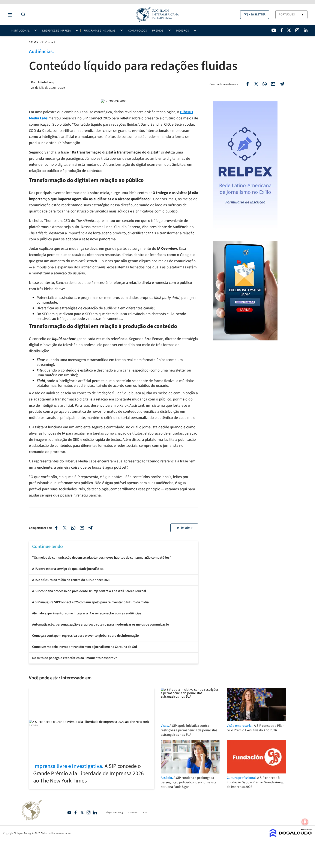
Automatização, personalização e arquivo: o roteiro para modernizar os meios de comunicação (100, 624)
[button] (254, 14)
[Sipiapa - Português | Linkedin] (306, 30)
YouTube (69, 812)
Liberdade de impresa (56, 30)
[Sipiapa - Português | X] (289, 30)
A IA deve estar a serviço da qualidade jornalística (68, 568)
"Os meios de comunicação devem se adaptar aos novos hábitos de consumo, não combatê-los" (101, 557)
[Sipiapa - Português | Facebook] (281, 30)
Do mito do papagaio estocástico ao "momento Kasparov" (74, 658)
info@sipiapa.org (114, 812)
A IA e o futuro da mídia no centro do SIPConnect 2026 (71, 580)
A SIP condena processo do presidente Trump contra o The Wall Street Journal (89, 591)
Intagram (88, 812)
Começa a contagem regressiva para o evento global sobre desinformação (85, 635)
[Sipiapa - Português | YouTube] (273, 30)
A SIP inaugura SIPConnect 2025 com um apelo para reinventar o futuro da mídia (90, 602)
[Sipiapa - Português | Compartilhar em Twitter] (256, 84)
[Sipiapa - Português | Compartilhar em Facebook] (247, 84)
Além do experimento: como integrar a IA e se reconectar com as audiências (86, 613)
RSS (145, 812)
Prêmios (157, 30)
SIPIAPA (34, 42)
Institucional (20, 30)
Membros (182, 30)
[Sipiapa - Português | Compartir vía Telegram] (90, 528)
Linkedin (95, 812)
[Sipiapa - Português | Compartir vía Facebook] (56, 528)
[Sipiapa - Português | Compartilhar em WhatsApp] (264, 84)
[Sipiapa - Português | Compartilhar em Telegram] (282, 84)
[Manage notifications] (305, 821)
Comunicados (137, 30)
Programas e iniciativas (99, 30)
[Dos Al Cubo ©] (291, 836)
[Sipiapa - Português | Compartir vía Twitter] (64, 528)
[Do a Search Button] (22, 14)
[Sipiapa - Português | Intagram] (297, 30)
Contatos (133, 812)
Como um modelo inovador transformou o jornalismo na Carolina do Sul (84, 646)
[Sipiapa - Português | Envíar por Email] (273, 84)
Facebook (76, 812)
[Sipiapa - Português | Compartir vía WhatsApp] (73, 528)
